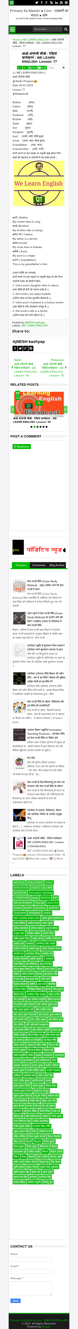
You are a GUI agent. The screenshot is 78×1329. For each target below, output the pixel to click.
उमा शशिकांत (31, 963)
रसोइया (45, 1116)
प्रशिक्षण (17, 1075)
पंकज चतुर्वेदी (19, 1055)
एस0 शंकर (50, 968)
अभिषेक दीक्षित (33, 933)
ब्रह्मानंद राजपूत (41, 1090)
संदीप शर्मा (18, 1161)
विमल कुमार (18, 1146)
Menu (11, 2)
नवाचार (30, 1044)
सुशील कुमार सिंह (21, 1171)
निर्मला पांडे (48, 1049)
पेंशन (54, 1060)
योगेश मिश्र (45, 1110)
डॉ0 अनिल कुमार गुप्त (47, 1004)
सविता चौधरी (31, 1161)
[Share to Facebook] (16, 413)
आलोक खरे (47, 953)
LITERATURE (21, 897)
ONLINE (40, 902)
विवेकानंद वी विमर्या (48, 1146)
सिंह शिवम (55, 1161)
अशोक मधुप (34, 948)
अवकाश (30, 943)
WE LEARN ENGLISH (35, 325)
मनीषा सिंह (34, 1100)
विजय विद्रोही (54, 1136)
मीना (37, 1105)
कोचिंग (32, 984)
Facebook (41, 2)
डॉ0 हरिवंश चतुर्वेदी (41, 1029)
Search (65, 29)
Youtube (61, 2)
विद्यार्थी (28, 1141)
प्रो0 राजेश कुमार (21, 1080)
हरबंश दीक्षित (19, 1182)
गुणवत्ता (47, 989)
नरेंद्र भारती (19, 1044)
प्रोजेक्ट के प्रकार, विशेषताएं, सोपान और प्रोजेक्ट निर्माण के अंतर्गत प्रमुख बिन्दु (44, 814)
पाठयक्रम (47, 1055)
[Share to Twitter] (20, 413)
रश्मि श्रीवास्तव (32, 1116)
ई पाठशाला (48, 958)
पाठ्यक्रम (59, 1055)
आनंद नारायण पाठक (51, 948)
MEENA (45, 897)
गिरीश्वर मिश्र (19, 989)
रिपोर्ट (34, 1131)
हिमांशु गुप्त (48, 1182)
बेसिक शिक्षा (50, 1085)
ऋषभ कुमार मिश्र (21, 968)
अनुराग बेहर (18, 933)
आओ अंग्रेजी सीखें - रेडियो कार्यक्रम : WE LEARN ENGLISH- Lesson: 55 (35, 420)
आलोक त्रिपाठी (20, 958)
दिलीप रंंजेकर (19, 1034)
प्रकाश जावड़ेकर (21, 1065)
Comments (38, 565)
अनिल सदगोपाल (20, 928)
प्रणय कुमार (37, 1065)
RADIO (17, 907)
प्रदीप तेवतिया (52, 1065)
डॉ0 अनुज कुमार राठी (23, 1009)
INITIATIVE (20, 892)
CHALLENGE (35, 882)
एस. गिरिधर (37, 968)
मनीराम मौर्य (53, 1095)
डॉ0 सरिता (18, 1024)
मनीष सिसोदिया (20, 1100)
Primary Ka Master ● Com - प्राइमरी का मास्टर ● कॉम (39, 12)
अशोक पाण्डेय (19, 948)
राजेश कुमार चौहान (22, 1126)
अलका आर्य (18, 943)
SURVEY (54, 907)
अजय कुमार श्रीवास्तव (52, 918)
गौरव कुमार (58, 989)
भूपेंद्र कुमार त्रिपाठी (22, 1095)
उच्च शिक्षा (18, 963)
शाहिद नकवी (34, 1151)
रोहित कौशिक (19, 1136)
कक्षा (59, 968)
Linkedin (56, 2)
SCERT (28, 907)
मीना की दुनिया (48, 1105)
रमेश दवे (56, 1110)
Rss (51, 2)
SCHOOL (40, 907)
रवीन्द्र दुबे (18, 1116)
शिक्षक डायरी (56, 1151)
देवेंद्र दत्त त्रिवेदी (33, 1039)
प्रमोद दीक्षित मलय (35, 1070)
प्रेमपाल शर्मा (30, 1075)
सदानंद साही (55, 1156)
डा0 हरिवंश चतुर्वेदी (36, 999)
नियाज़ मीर (53, 1044)
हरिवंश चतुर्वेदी (34, 1182)
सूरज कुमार (48, 1171)
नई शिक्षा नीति (49, 1039)
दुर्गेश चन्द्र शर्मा (52, 1034)
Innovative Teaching (41, 892)
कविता (16, 973)
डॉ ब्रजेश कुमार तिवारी (24, 1004)
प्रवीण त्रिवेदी (53, 1070)
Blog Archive (57, 565)
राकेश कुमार (56, 1116)
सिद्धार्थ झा (44, 1161)
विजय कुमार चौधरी (36, 1136)
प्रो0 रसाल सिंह (45, 1075)
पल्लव (38, 1055)
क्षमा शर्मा (42, 984)
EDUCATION (21, 887)
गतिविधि (51, 984)
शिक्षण (16, 1156)
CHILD (49, 882)
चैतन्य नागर (18, 994)
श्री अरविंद (42, 1156)
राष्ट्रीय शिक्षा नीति (41, 1126)
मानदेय (30, 1105)
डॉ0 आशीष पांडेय (44, 1009)
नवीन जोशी (41, 1044)
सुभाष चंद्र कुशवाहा (49, 1166)
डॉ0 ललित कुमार (38, 1019)
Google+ (46, 2)
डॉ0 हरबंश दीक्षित (21, 1029)
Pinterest (66, 2)
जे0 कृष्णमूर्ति (19, 999)
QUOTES (52, 902)
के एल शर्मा (18, 978)
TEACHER (19, 912)
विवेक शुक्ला (31, 1146)
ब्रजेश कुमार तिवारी (22, 1090)
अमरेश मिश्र (48, 933)
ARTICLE (19, 882)
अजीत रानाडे (34, 923)
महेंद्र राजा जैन (49, 1100)
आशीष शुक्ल (35, 958)
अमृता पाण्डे (37, 938)
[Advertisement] (39, 1214)
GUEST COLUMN (41, 887)
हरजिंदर (33, 1176)
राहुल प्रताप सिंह (21, 1131)
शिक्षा (23, 1156)
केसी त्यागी (46, 978)
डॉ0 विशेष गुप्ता (55, 1019)
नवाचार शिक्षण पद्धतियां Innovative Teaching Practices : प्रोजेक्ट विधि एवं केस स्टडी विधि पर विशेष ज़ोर (46, 733)
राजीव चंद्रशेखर (40, 1120)
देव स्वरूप (18, 1039)
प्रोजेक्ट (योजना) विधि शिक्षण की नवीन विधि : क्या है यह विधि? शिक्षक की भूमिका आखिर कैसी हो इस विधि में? (46, 677)
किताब (39, 973)
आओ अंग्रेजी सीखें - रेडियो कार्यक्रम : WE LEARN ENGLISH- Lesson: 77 (39, 57)
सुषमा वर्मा (35, 1171)
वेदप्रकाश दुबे (19, 1151)
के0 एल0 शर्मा (32, 978)
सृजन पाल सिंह (20, 1176)
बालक (48, 1080)
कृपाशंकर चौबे (50, 973)
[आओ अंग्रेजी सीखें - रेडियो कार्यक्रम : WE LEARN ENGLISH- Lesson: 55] (39, 403)
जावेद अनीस (54, 994)
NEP (55, 897)
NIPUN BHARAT (23, 902)
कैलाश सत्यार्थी (20, 984)
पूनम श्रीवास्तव (42, 1060)
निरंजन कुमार (19, 1049)
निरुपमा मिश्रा (34, 1049)
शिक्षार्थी (31, 1156)
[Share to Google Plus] (24, 413)
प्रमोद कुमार (19, 1070)
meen (35, 897)
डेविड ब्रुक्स (54, 999)
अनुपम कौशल (51, 928)
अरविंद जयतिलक (53, 938)
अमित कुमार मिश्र (21, 938)
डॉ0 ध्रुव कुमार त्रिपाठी (24, 1014)
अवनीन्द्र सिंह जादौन (45, 943)
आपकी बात (18, 953)
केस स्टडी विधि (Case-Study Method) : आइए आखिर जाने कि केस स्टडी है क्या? (45, 585)
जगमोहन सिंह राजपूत (36, 994)
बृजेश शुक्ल (38, 1085)
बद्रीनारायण (37, 1080)
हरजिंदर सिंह (45, 1176)
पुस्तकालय (28, 1060)
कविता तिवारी (28, 973)
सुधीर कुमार (18, 1166)
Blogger (46, 1326)
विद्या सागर (18, 1141)
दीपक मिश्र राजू (35, 1034)
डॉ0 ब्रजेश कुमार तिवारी (49, 1014)
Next (13, 409)
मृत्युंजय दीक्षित (30, 1110)
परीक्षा (30, 1055)
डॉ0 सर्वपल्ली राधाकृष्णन (37, 1024)
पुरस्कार (17, 1060)
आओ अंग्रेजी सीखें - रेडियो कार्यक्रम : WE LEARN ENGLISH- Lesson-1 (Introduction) (46, 842)
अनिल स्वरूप (37, 928)
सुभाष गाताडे (32, 1166)
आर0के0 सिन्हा (33, 953)
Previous (65, 409)
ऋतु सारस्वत (46, 963)
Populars (21, 565)
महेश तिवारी (18, 1105)
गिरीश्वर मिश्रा (35, 989)
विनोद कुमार (49, 1141)
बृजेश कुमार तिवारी (21, 1085)
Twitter (36, 2)
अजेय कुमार (47, 923)
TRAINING (34, 912)
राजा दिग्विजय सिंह (22, 1120)
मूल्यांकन (17, 1110)
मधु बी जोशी (39, 1095)
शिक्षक (45, 1151)
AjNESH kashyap (35, 322)
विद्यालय (37, 1141)
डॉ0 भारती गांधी (20, 1019)
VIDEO (47, 912)
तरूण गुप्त (57, 1029)
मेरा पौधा (31, 757)
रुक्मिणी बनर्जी (45, 1131)
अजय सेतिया (19, 923)
